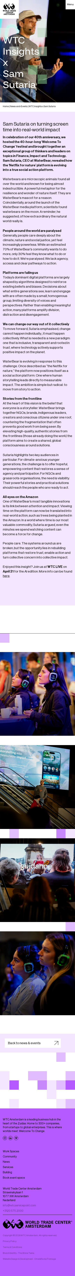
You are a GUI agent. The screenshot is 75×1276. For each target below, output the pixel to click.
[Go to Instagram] (5, 1138)
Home (6, 106)
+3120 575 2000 (13, 1210)
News (6, 1161)
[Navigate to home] (4, 4)
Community (10, 1156)
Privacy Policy (9, 1241)
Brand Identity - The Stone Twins (18, 1253)
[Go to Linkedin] (10, 1138)
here (6, 576)
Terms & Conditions (12, 1247)
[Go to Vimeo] (16, 1138)
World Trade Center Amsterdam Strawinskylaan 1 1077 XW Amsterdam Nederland (22, 1194)
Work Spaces (11, 1151)
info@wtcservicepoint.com (19, 1205)
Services (8, 1167)
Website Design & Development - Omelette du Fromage (29, 1259)
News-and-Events (18, 106)
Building (7, 1172)
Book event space (14, 1177)
